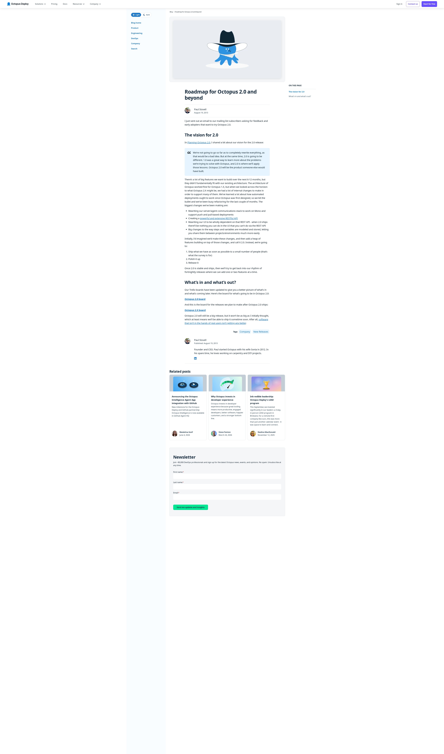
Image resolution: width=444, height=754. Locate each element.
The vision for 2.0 (296, 91)
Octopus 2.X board (195, 310)
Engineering (136, 33)
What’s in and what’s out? (300, 96)
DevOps (134, 38)
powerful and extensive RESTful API (219, 218)
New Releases (260, 331)
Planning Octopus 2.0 (198, 142)
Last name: (178, 482)
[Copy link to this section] (220, 135)
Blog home (136, 23)
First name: (178, 472)
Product (134, 28)
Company (245, 331)
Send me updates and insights (191, 507)
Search (134, 49)
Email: (175, 492)
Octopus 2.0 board (195, 299)
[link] (188, 407)
